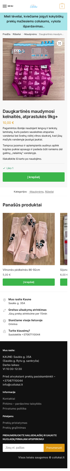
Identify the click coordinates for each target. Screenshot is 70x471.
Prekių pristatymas (15, 422)
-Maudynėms (30, 34)
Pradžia (6, 34)
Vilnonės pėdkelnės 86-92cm (21, 269)
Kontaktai (9, 398)
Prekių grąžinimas (14, 427)
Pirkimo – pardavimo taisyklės (22, 403)
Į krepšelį (33, 177)
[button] (59, 43)
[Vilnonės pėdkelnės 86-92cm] (29, 239)
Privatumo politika (14, 408)
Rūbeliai (17, 34)
